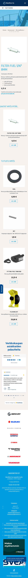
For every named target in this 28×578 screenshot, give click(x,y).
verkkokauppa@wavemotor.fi (14, 514)
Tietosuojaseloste (14, 573)
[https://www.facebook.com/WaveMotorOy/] (14, 570)
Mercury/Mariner (20, 30)
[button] (1, 289)
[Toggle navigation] (25, 3)
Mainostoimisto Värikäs (16, 576)
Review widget (10, 402)
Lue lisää (13, 145)
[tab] (5, 395)
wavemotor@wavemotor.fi (14, 512)
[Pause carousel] (14, 397)
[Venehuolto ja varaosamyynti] (9, 3)
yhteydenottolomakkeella (7, 93)
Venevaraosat (11, 30)
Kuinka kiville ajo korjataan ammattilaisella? (15, 523)
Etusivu (4, 30)
